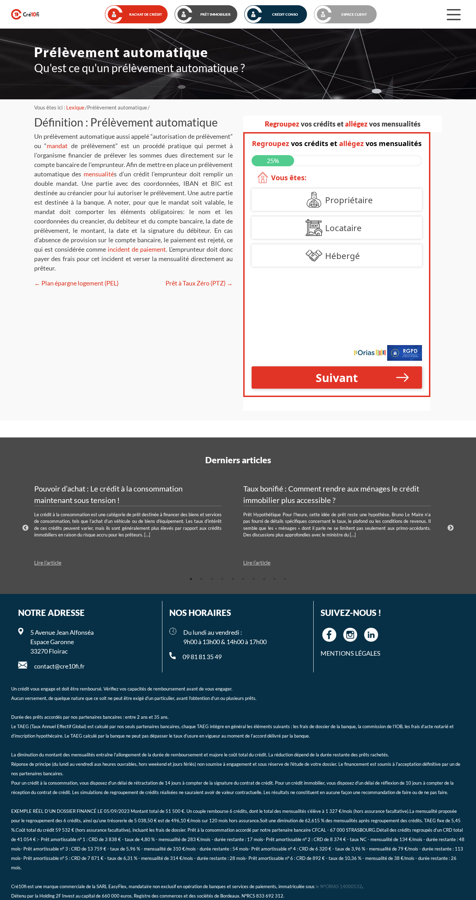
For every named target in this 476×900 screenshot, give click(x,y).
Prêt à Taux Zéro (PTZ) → (199, 283)
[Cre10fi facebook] (329, 635)
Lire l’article (47, 562)
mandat (57, 146)
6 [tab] (243, 578)
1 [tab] (190, 578)
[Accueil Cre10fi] (25, 14)
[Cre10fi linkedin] (371, 635)
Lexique (75, 107)
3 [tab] (211, 578)
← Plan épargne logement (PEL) (76, 283)
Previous (25, 528)
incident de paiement (137, 249)
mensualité (99, 174)
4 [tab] (222, 578)
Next (450, 528)
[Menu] (454, 14)
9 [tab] (274, 578)
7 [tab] (253, 578)
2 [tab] (201, 578)
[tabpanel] (133, 525)
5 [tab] (232, 578)
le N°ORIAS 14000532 (339, 886)
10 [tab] (285, 578)
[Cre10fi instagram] (350, 635)
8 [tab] (264, 578)
